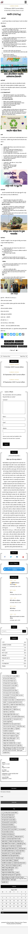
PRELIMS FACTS (14, 658)
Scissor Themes (23, 922)
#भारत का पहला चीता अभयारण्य (9, 726)
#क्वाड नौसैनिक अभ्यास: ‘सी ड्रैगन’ (10, 707)
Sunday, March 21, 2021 (16, 602)
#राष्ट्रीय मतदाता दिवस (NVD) (9, 733)
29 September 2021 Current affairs (14, 382)
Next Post (22, 356)
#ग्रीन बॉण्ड (11, 712)
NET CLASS (13, 590)
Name (4, 416)
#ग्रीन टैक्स (5, 712)
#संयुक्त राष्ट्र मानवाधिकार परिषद (9, 743)
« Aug (2, 912)
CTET (11, 580)
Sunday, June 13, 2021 (15, 610)
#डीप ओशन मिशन (6, 716)
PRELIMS (14, 655)
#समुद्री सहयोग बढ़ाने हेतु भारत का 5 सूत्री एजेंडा (12, 745)
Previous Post (6, 356)
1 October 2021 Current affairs (14, 367)
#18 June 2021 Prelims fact (9, 680)
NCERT (14, 650)
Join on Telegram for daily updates (15, 569)
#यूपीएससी (17, 728)
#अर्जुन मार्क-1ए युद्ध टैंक (9, 341)
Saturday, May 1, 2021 (15, 586)
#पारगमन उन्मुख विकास (7, 721)
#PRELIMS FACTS (20, 700)
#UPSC (4, 702)
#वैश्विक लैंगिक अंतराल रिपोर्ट (8, 740)
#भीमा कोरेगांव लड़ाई (20, 726)
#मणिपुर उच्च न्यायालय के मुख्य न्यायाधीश (9, 346)
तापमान (3, 762)
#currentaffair (6, 695)
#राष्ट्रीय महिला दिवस (22, 346)
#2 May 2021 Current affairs (12, 676)
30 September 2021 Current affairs (14, 374)
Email (4, 422)
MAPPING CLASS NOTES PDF (10, 773)
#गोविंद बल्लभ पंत (16, 709)
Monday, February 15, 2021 (18, 10)
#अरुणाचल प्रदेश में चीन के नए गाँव (15, 702)
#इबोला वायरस (6, 704)
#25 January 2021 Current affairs (10, 692)
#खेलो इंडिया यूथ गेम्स (7, 709)
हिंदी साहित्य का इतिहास (15, 600)
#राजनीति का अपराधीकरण (8, 731)
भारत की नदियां (5, 777)
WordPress (18, 923)
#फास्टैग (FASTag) (19, 341)
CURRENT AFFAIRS (14, 6)
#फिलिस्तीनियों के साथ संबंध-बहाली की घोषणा (11, 724)
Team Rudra (8, 10)
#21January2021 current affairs (10, 685)
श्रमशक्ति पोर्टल (6, 752)
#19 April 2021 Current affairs (10, 683)
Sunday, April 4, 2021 (15, 620)
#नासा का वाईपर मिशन (7, 719)
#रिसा (18, 733)
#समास (18, 743)
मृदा (3, 766)
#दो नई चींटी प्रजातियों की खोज (18, 716)
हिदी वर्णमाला (12, 608)
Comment (5, 399)
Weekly (14, 666)
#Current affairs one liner (17, 695)
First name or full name (5, 791)
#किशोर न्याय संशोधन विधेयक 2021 (17, 704)
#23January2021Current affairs (10, 690)
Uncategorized (14, 663)
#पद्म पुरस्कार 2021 (17, 719)
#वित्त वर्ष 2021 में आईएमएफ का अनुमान (10, 736)
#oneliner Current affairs (8, 700)
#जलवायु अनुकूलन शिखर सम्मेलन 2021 (10, 714)
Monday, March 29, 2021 (16, 594)
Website (4, 428)
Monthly (14, 647)
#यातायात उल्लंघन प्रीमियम (8, 728)
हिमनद (11, 592)
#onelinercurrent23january (9, 697)
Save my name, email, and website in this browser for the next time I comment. (12, 437)
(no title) (4, 770)
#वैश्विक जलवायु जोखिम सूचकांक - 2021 (11, 738)
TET (15, 580)
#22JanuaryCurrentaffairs (9, 688)
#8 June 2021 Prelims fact (9, 678)
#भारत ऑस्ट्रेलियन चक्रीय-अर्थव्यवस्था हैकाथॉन (14, 343)
